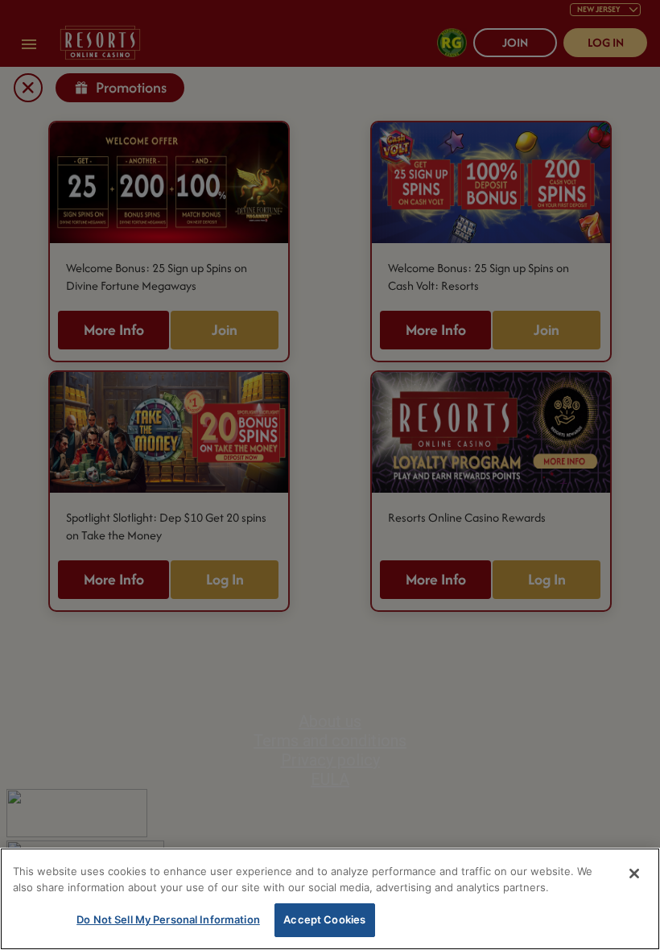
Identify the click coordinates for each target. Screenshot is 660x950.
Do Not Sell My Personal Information (168, 919)
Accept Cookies (324, 919)
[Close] (634, 873)
